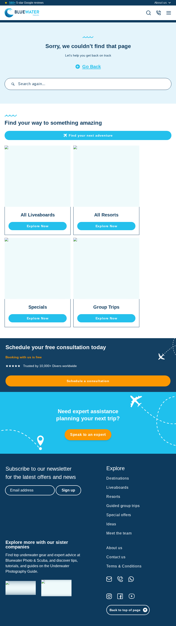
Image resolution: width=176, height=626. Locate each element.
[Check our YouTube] (131, 596)
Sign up (68, 490)
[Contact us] (158, 12)
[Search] (148, 12)
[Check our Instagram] (109, 596)
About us (160, 2)
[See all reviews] (6, 2)
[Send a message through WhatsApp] (131, 579)
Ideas (111, 524)
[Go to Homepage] (22, 12)
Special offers (118, 515)
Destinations (117, 478)
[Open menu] (168, 12)
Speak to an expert (88, 435)
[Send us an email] (109, 579)
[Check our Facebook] (120, 596)
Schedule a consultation (88, 381)
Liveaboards (117, 487)
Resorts (113, 497)
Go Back (91, 66)
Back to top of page (125, 610)
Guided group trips (123, 506)
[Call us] (120, 579)
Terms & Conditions (123, 566)
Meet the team (119, 533)
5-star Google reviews (26, 2)
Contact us (116, 557)
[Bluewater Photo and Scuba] (21, 588)
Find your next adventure (91, 135)
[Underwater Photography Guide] (56, 588)
